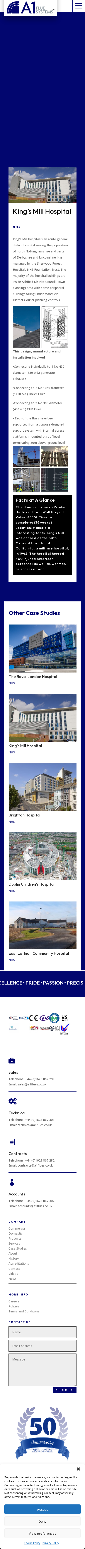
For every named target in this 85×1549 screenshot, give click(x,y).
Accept (42, 1509)
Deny (42, 1521)
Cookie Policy (32, 1543)
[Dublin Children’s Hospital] (42, 856)
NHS (17, 227)
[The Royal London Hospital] (42, 648)
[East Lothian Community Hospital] (42, 925)
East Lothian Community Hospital (39, 953)
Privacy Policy (50, 1543)
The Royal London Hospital (33, 676)
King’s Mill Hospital (25, 745)
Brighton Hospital (25, 815)
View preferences (42, 1533)
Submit (65, 1390)
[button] (78, 1469)
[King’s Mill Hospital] (42, 718)
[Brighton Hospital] (42, 787)
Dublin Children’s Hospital (31, 884)
